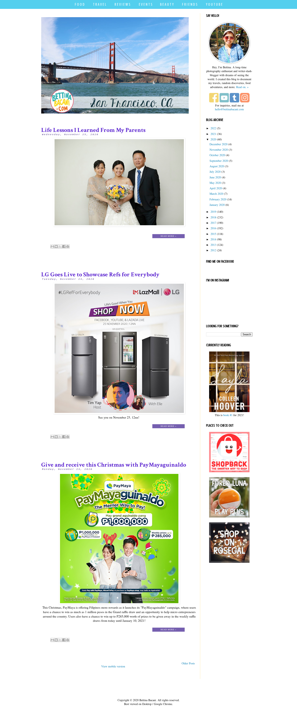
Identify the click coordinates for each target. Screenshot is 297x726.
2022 (213, 128)
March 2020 (216, 194)
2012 (213, 250)
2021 (213, 134)
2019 (213, 212)
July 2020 (215, 172)
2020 (213, 139)
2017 (213, 223)
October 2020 (217, 155)
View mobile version (113, 666)
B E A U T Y (167, 4)
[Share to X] (60, 246)
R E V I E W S (122, 4)
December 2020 (218, 144)
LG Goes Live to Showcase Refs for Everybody (100, 275)
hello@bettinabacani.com (229, 109)
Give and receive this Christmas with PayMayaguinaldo (113, 465)
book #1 (228, 415)
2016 (213, 228)
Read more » (168, 236)
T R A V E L (99, 4)
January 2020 (217, 205)
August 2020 (217, 166)
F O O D (79, 4)
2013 (213, 245)
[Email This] (52, 246)
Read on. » (242, 87)
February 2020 (218, 199)
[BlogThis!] (56, 246)
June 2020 (215, 177)
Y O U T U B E (214, 4)
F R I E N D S (189, 4)
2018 (213, 217)
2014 (213, 239)
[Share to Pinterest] (68, 246)
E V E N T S (145, 4)
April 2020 (216, 188)
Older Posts (188, 663)
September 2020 (219, 161)
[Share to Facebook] (64, 246)
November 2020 (219, 150)
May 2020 (215, 183)
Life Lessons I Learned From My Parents (93, 130)
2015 (213, 234)
